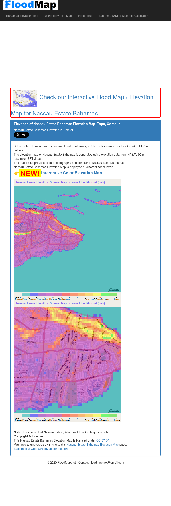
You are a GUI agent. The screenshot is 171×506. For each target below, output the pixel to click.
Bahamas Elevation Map (22, 16)
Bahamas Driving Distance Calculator (123, 16)
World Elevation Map (58, 16)
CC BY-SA (102, 440)
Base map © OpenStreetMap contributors (41, 449)
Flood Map (85, 16)
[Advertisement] (85, 54)
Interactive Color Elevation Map (71, 173)
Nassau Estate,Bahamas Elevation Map (93, 444)
